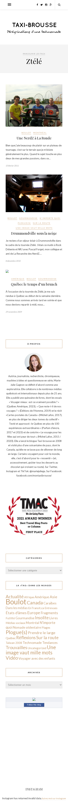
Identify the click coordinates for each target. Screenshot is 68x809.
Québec (11, 638)
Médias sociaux (15, 623)
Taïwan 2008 (14, 642)
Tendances (50, 643)
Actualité (15, 596)
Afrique (29, 597)
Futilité (10, 618)
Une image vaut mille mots (34, 228)
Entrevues (51, 608)
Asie (53, 596)
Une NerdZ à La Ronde (34, 138)
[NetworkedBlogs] (34, 699)
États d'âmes (16, 613)
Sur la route (41, 223)
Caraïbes (49, 603)
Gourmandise (28, 218)
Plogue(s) (24, 223)
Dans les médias (17, 608)
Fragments (49, 613)
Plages (46, 627)
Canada (35, 603)
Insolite (42, 617)
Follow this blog (34, 705)
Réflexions (26, 637)
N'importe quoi (50, 218)
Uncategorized (37, 648)
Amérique (18, 279)
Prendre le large (41, 632)
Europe (33, 612)
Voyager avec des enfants (37, 658)
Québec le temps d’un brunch (34, 284)
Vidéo (12, 658)
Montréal (40, 133)
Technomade (32, 643)
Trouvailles (16, 647)
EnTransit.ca (36, 608)
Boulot (26, 133)
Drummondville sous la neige (34, 233)
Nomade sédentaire (27, 627)
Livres (53, 618)
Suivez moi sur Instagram (54, 798)
